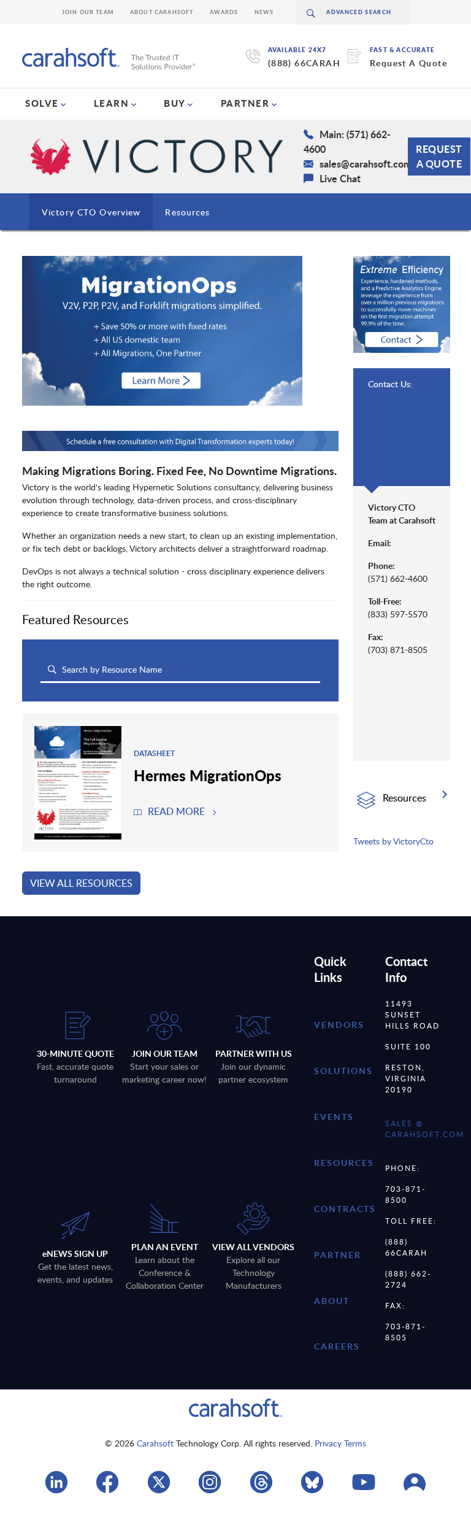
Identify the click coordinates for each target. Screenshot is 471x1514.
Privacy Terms (340, 1443)
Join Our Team (88, 12)
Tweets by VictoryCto (393, 841)
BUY (175, 103)
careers (337, 1346)
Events (334, 1116)
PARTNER (245, 103)
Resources (187, 212)
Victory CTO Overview (91, 212)
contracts (345, 1209)
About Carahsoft (162, 12)
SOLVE (42, 103)
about (332, 1301)
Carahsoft (155, 1443)
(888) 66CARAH (304, 63)
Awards (224, 12)
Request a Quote (439, 156)
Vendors (339, 1024)
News (264, 12)
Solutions (343, 1070)
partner (337, 1255)
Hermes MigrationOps (207, 775)
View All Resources (81, 883)
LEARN (111, 103)
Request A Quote (408, 63)
